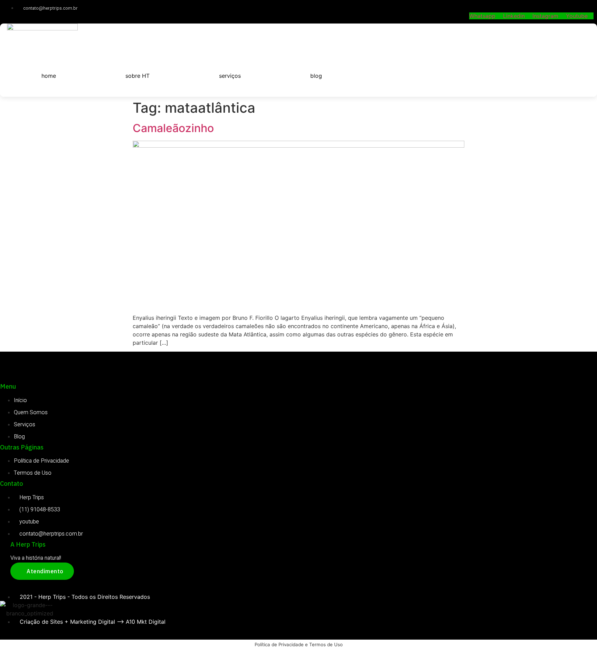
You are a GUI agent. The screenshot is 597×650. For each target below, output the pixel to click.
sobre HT (137, 75)
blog (316, 75)
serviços (230, 75)
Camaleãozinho (173, 128)
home (48, 75)
